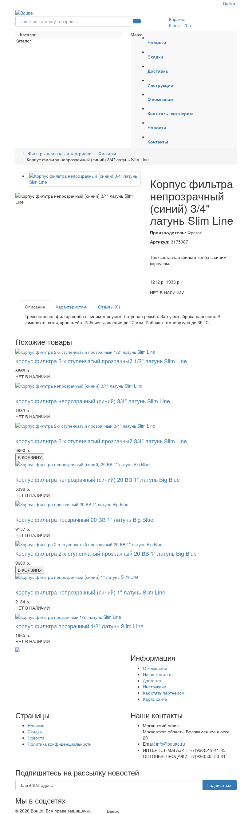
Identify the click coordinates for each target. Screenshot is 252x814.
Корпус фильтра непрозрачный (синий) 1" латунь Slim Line (90, 592)
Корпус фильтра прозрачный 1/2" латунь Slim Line (79, 626)
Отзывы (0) (109, 307)
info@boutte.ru (170, 744)
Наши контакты (158, 674)
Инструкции (154, 686)
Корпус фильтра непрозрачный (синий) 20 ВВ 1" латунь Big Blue (97, 479)
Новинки (36, 725)
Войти (229, 3)
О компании (155, 668)
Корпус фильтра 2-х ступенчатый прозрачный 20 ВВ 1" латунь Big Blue (106, 553)
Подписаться (220, 785)
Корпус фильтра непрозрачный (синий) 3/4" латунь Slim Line (92, 401)
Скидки (35, 731)
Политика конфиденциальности (60, 744)
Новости (36, 738)
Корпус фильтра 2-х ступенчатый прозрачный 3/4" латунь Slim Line (101, 441)
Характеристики (72, 307)
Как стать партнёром (164, 693)
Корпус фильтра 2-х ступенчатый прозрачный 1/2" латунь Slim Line (101, 361)
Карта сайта (155, 699)
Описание (35, 307)
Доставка (152, 680)
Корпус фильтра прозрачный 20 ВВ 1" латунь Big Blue (84, 519)
